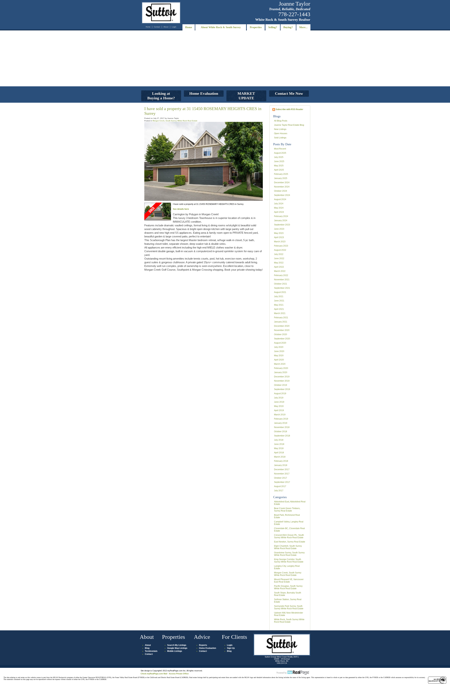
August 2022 (280, 250)
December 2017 (282, 469)
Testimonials (151, 651)
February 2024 (281, 216)
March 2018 (279, 457)
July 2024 (278, 203)
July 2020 (278, 347)
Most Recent (280, 149)
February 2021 (281, 317)
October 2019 (280, 385)
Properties (256, 27)
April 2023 (279, 237)
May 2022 (279, 262)
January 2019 (280, 423)
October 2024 (280, 191)
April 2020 (279, 360)
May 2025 (279, 165)
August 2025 (280, 153)
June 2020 (279, 351)
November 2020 (282, 330)
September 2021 (282, 288)
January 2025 (280, 178)
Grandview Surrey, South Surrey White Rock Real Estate (289, 553)
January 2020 (280, 372)
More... (303, 27)
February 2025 (281, 174)
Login (174, 27)
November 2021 (282, 279)
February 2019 (281, 419)
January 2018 (280, 465)
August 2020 (280, 343)
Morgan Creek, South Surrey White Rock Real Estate (287, 573)
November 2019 (282, 381)
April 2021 (279, 309)
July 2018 (278, 440)
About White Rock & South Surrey (221, 27)
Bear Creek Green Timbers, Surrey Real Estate (287, 509)
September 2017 (282, 482)
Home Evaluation (207, 648)
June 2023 (279, 229)
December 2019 (282, 376)
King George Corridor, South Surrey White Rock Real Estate (288, 560)
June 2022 (279, 258)
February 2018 (281, 461)
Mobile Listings (174, 651)
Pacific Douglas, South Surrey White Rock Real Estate (288, 587)
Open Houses (280, 133)
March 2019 (279, 414)
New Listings (280, 129)
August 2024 (280, 199)
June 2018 (279, 444)
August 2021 (280, 292)
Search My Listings (176, 645)
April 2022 (279, 267)
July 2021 (278, 296)
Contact (157, 27)
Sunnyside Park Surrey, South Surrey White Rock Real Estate (288, 607)
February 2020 (281, 368)
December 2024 (282, 182)
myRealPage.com (293, 672)
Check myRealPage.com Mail (154, 674)
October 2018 (280, 431)
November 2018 (282, 427)
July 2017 (278, 490)
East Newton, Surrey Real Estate (289, 542)
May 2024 (279, 208)
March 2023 (279, 241)
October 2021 (280, 284)
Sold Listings (280, 137)
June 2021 (279, 300)
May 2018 (279, 448)
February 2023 (281, 246)
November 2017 (282, 473)
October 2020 (280, 334)
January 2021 (280, 322)
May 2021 (279, 305)
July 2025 (278, 157)
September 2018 (282, 435)
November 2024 (282, 187)
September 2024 (282, 195)
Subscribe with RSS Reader (289, 109)
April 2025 (279, 170)
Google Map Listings (177, 648)
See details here (181, 209)
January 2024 (280, 220)
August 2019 (280, 393)
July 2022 (278, 254)
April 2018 (279, 452)
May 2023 (279, 233)
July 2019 (278, 398)
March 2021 (279, 313)
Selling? (272, 27)
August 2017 (280, 486)
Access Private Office (179, 674)
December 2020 (282, 326)
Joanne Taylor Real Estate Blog (289, 125)
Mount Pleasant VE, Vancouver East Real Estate (289, 580)
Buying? (288, 27)
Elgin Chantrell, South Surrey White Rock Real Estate (288, 547)
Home (148, 27)
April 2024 (279, 212)
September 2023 (282, 224)
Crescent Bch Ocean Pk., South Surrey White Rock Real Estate (289, 536)
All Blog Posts (280, 121)
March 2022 (279, 271)
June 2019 (279, 402)
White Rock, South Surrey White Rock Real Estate (289, 620)
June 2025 (279, 161)
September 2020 (282, 338)
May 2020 (279, 355)
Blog (147, 648)
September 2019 (282, 389)
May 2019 (279, 406)
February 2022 (281, 275)
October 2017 (280, 478)
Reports (203, 645)
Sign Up (231, 648)
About (165, 27)
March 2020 (279, 364)
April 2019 (279, 410)
